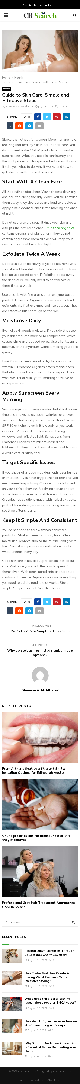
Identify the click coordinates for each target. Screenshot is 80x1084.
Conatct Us (29, 5)
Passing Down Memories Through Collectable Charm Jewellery (49, 953)
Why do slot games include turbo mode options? (40, 652)
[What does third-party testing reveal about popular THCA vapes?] (12, 1003)
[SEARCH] (73, 922)
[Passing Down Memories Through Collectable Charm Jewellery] (12, 955)
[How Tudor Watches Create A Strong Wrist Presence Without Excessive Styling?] (12, 978)
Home (21, 1079)
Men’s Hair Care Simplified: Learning (40, 631)
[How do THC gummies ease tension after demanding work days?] (12, 1026)
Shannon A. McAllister (19, 106)
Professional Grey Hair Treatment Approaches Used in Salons (38, 905)
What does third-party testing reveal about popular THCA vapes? (50, 1001)
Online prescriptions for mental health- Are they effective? (36, 838)
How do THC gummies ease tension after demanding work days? (51, 1023)
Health (6, 88)
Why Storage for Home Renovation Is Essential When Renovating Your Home (51, 1047)
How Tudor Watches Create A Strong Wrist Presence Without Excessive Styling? (48, 977)
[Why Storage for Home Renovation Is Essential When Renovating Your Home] (12, 1048)
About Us (46, 5)
